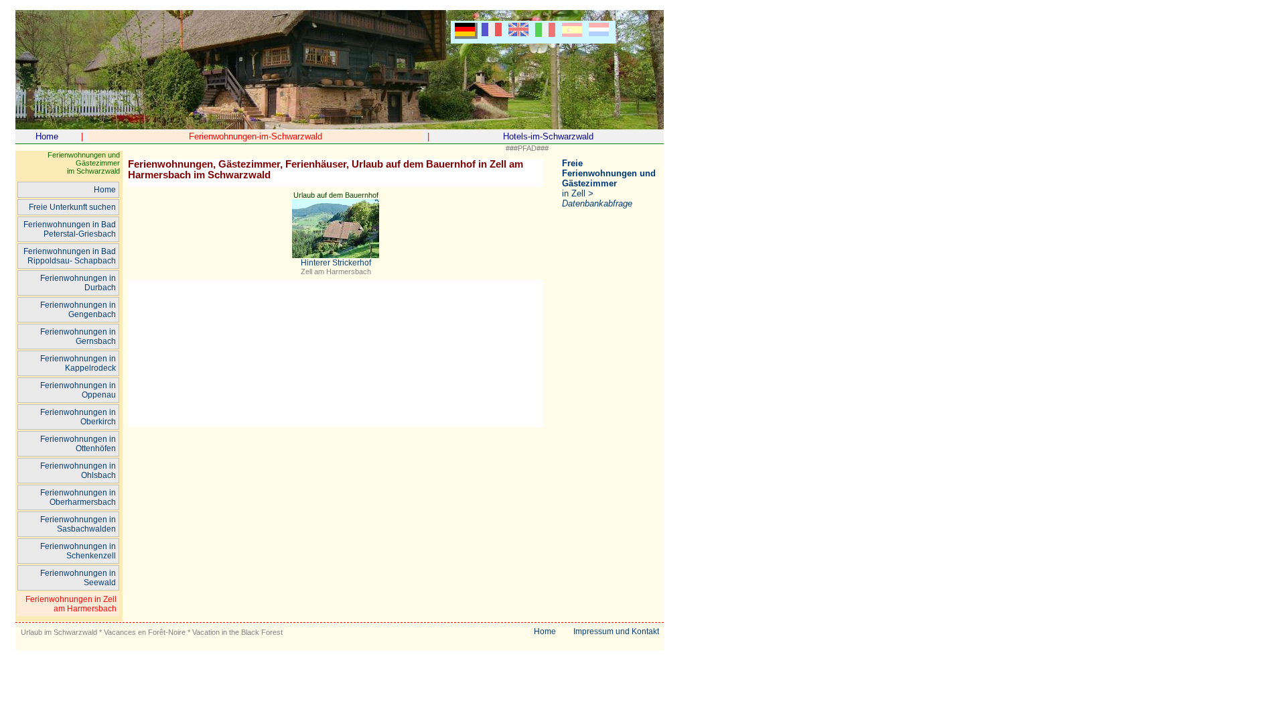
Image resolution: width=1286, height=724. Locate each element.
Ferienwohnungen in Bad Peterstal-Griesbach (69, 229)
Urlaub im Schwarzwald (59, 632)
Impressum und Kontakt (616, 631)
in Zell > (609, 183)
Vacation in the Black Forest (237, 632)
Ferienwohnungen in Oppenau (78, 390)
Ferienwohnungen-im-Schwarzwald (255, 136)
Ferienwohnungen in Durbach (78, 283)
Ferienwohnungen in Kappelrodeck (78, 363)
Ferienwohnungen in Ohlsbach (78, 470)
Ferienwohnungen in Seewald (78, 577)
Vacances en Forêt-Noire (145, 632)
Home (46, 136)
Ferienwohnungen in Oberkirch (78, 417)
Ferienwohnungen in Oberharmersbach (78, 497)
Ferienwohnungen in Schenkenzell (78, 551)
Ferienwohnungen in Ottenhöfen (78, 443)
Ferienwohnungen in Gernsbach (78, 336)
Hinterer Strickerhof (336, 262)
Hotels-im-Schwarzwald (548, 136)
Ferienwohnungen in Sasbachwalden (78, 524)
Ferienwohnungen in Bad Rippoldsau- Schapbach (69, 256)
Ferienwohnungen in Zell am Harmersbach (71, 604)
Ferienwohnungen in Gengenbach (78, 309)
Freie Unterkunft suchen (72, 207)
